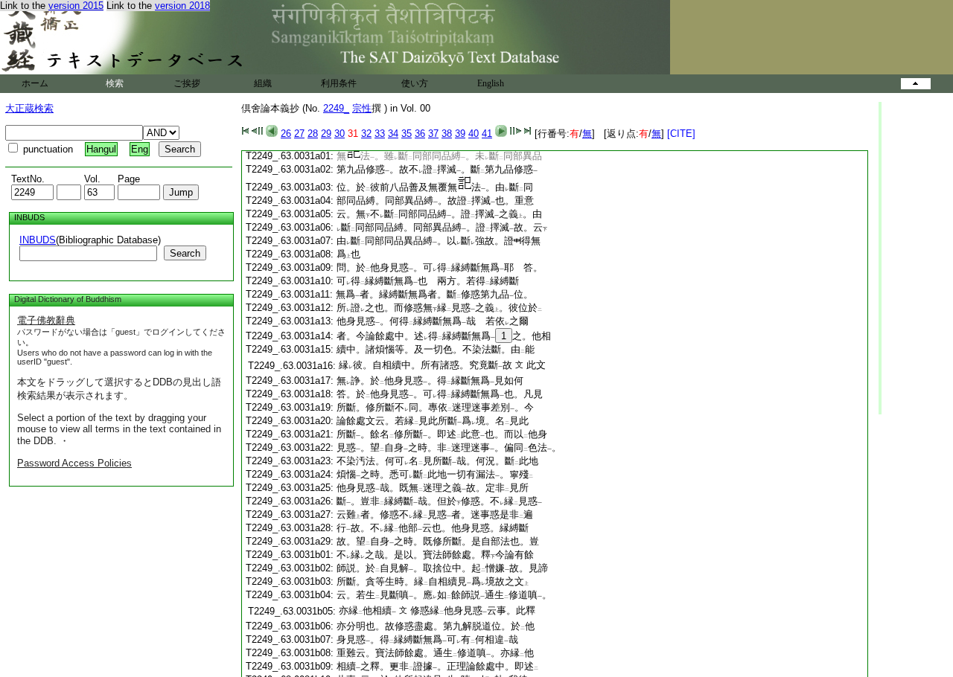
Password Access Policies (74, 463)
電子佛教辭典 (46, 320)
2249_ (336, 108)
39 (460, 133)
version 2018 (182, 5)
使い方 (414, 83)
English (490, 83)
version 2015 (75, 5)
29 (326, 133)
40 (473, 133)
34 (393, 133)
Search (185, 253)
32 (366, 133)
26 (286, 133)
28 (312, 133)
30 (339, 133)
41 (487, 133)
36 (420, 133)
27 (299, 133)
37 (433, 133)
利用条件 (339, 83)
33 (379, 133)
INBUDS (37, 240)
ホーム (35, 83)
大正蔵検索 (29, 108)
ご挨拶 (186, 83)
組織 (263, 83)
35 (406, 133)
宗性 (362, 108)
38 (447, 133)
